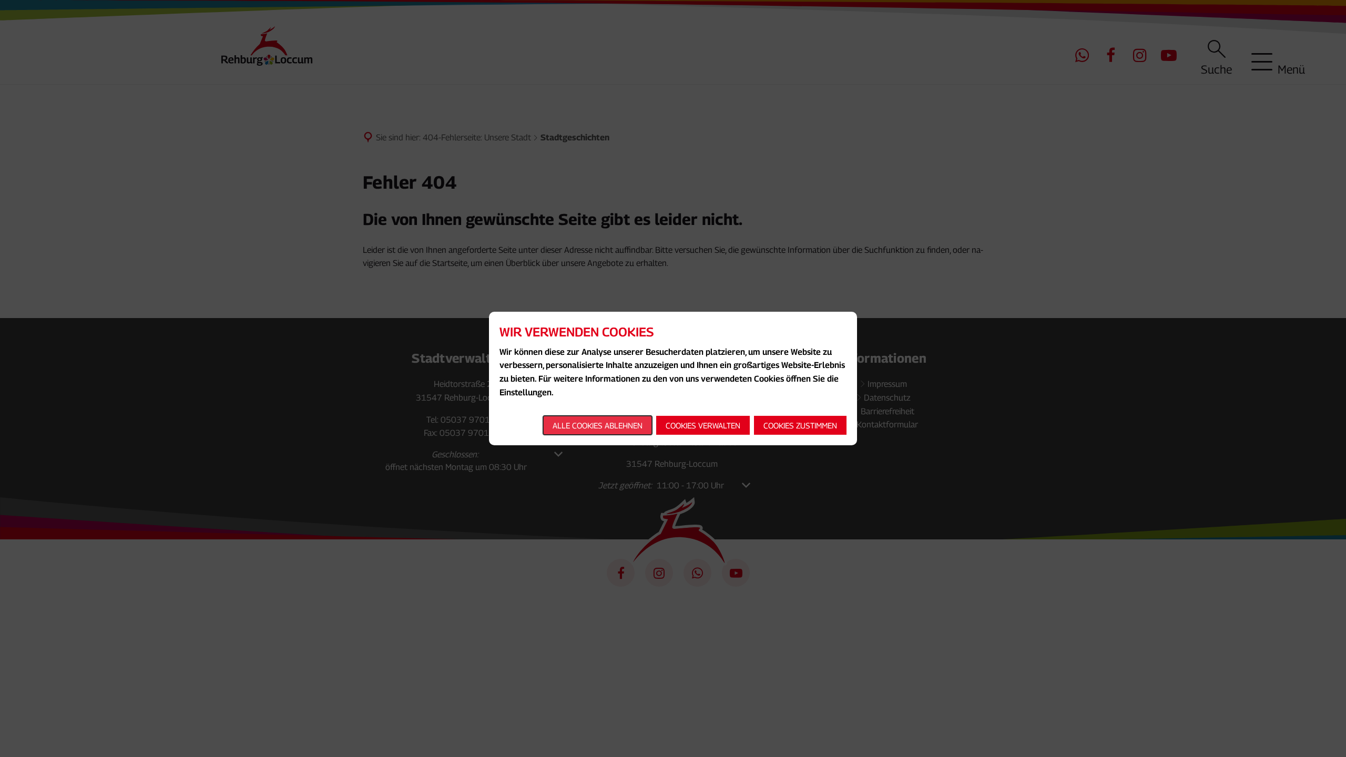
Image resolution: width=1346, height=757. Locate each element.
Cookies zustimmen (800, 425)
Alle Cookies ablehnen (598, 425)
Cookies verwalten (703, 425)
